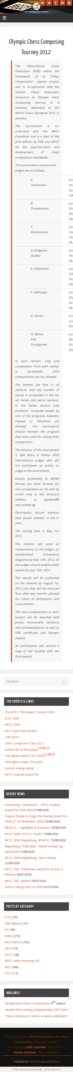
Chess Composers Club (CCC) (24, 743)
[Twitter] (49, 3)
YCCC (8, 973)
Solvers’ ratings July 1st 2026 (23, 887)
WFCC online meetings (20, 961)
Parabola (35, 1061)
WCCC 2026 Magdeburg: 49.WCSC (27, 840)
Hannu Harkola (24, 1052)
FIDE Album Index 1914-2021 (24, 762)
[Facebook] (56, 3)
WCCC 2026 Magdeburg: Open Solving (30, 858)
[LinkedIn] (62, 3)
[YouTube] (42, 3)
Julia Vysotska (36, 1047)
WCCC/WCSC (13, 942)
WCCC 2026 (12, 724)
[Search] (64, 683)
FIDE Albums (13, 923)
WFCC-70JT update (17, 881)
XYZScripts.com (52, 1069)
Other (8, 936)
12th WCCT (12, 737)
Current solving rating (19, 768)
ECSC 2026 (12, 718)
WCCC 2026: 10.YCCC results (23, 834)
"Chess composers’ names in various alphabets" (37, 1016)
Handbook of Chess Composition (27, 1003)
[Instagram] (69, 3)
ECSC (8, 917)
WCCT (9, 955)
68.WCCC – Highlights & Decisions (27, 827)
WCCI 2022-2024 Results (21, 731)
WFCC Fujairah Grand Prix (22, 774)
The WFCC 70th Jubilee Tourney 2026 (29, 712)
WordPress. (52, 1061)
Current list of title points (27, 749)
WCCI (8, 948)
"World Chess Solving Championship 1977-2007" (37, 1010)
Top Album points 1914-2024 (30, 755)
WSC (8, 967)
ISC (7, 929)
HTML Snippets (20, 1069)
